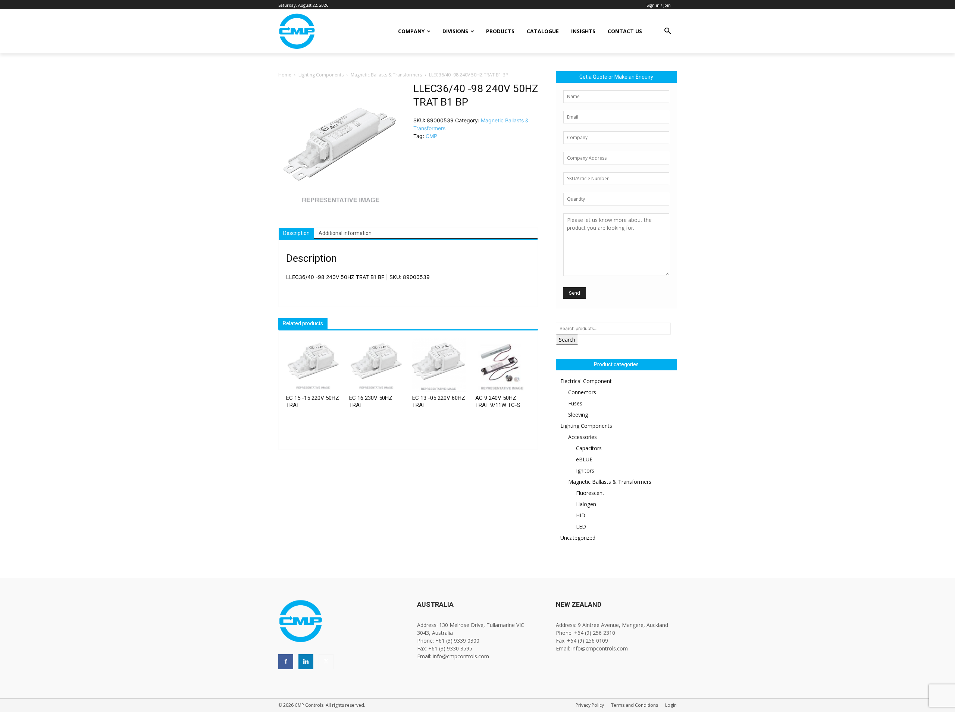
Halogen (586, 504)
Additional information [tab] (345, 233)
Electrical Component (586, 381)
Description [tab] (296, 233)
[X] (326, 661)
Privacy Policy (590, 705)
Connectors (582, 392)
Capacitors (589, 448)
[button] (668, 31)
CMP (431, 136)
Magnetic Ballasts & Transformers (386, 75)
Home (284, 75)
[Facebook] (285, 661)
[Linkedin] (305, 661)
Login (671, 705)
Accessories (582, 436)
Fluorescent (590, 492)
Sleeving (578, 414)
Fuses (575, 403)
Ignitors (585, 470)
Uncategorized (577, 537)
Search (567, 339)
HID (580, 515)
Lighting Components (321, 75)
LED (581, 526)
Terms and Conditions (634, 705)
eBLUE (584, 459)
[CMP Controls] (322, 31)
